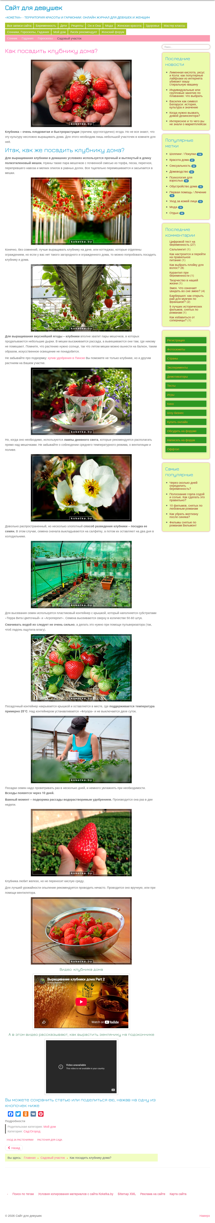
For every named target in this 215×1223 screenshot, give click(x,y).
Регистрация (176, 340)
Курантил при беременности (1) (181, 274)
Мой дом (59, 32)
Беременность (46, 25)
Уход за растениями (20, 1139)
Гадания (27, 38)
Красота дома (179, 159)
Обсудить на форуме (182, 431)
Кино (170, 404)
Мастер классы (174, 25)
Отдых (174, 213)
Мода (109, 25)
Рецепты (77, 25)
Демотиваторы (177, 376)
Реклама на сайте (152, 1194)
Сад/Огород (32, 1131)
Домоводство (178, 171)
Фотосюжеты (176, 349)
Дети (63, 25)
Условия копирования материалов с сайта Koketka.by (75, 1194)
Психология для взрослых (180, 178)
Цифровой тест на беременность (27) (182, 243)
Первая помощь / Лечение (187, 192)
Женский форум (112, 32)
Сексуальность (179, 165)
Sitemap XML (127, 1194)
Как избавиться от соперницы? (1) (182, 318)
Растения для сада (49, 1139)
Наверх (205, 1215)
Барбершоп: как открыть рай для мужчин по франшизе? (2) (186, 298)
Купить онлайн (177, 422)
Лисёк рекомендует (83, 32)
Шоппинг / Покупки (182, 154)
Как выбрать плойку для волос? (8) (186, 266)
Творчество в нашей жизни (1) (183, 281)
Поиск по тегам (23, 1194)
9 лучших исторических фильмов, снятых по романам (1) (185, 309)
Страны (172, 358)
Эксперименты (177, 367)
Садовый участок (69, 38)
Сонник (12, 38)
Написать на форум (181, 440)
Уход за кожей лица (183, 201)
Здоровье (152, 25)
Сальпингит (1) (179, 249)
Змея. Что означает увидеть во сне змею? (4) (187, 289)
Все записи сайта (19, 25)
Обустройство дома (183, 186)
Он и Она (94, 25)
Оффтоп (173, 449)
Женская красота (129, 25)
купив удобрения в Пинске (66, 358)
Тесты (171, 385)
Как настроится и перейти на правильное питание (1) (187, 257)
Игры (170, 394)
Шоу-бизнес (175, 413)
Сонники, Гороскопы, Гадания (28, 32)
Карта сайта (178, 1194)
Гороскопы (45, 38)
